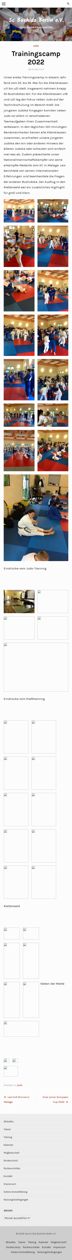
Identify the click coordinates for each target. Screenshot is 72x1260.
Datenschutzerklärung (15, 1191)
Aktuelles (9, 1121)
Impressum (10, 1184)
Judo (36, 46)
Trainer (7, 1129)
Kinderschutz (11, 1160)
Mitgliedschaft (11, 1152)
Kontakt (8, 1176)
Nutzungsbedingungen (16, 1199)
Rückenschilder (12, 1168)
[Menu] (3, 3)
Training (8, 1137)
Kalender (8, 1145)
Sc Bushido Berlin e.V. (36, 20)
